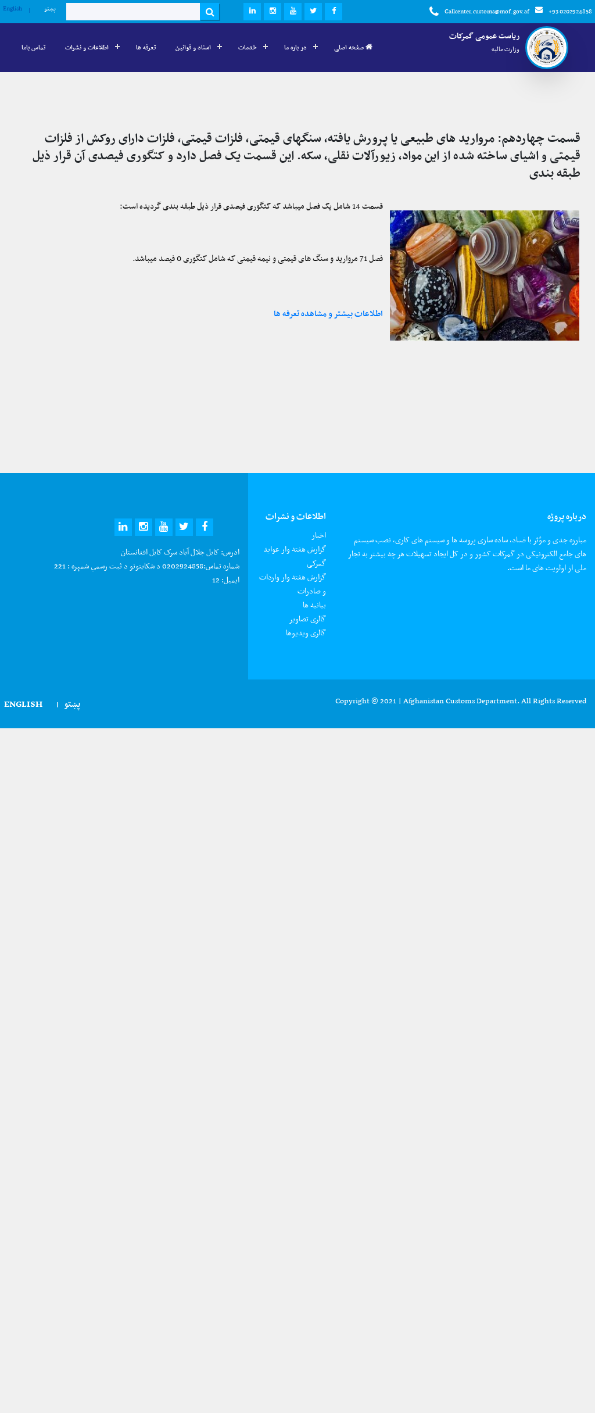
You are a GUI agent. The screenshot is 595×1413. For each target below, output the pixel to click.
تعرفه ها (146, 47)
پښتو (50, 8)
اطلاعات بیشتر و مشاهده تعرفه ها (328, 313)
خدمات (247, 47)
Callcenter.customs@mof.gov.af (487, 11)
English (12, 8)
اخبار (318, 535)
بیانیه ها (314, 604)
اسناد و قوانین (193, 47)
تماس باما (33, 47)
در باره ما (295, 47)
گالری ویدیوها (306, 632)
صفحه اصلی (349, 47)
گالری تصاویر (307, 618)
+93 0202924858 (570, 11)
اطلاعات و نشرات (87, 47)
